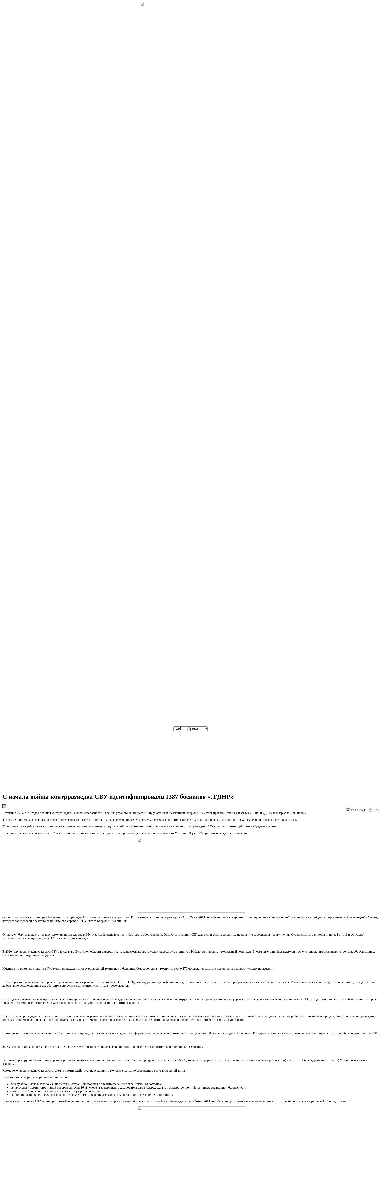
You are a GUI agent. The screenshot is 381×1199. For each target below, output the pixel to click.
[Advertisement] (191, 761)
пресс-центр (273, 819)
